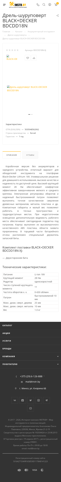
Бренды (7, 348)
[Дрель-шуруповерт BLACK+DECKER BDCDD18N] (30, 88)
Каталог (7, 325)
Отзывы (30, 155)
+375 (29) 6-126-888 (31, 376)
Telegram (46, 400)
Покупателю (10, 364)
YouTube (30, 408)
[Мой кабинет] (49, 4)
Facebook (22, 400)
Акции (6, 333)
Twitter (30, 400)
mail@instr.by (32, 381)
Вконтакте (14, 400)
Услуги (7, 341)
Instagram (38, 400)
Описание (11, 155)
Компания (9, 356)
